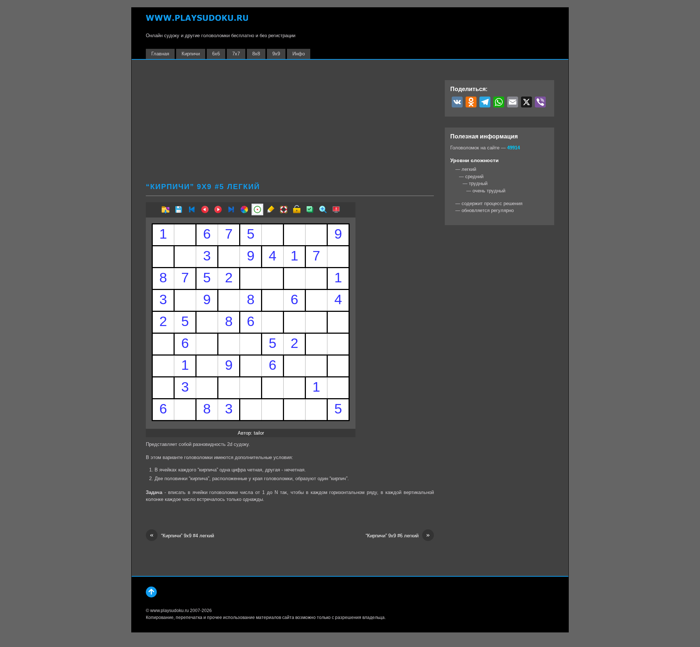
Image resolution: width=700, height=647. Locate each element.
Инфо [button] (298, 53)
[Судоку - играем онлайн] (197, 21)
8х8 (256, 53)
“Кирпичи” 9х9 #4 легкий (182, 535)
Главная (160, 53)
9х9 (276, 53)
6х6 (216, 53)
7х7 (236, 53)
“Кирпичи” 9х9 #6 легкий (398, 535)
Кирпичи (191, 53)
